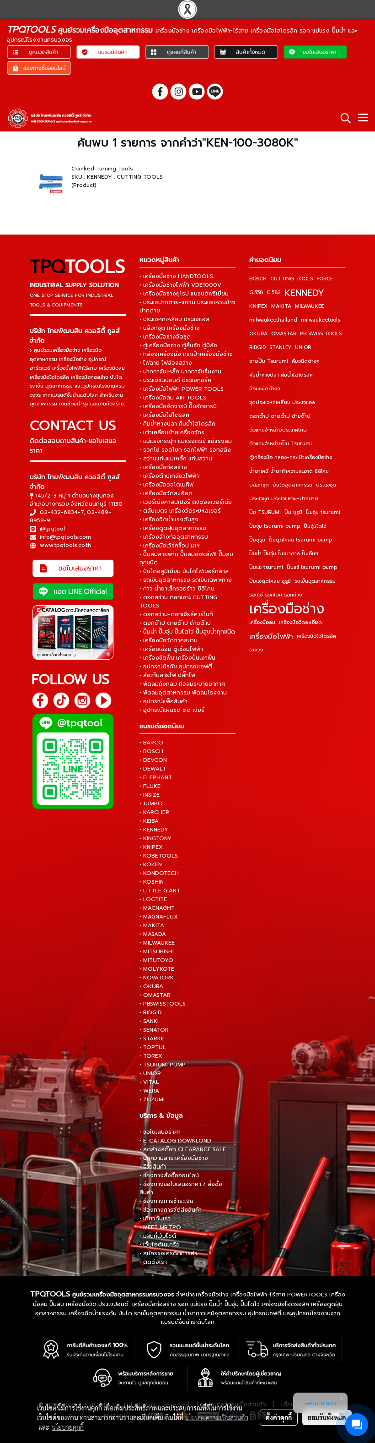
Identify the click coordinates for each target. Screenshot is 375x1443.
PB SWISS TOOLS (321, 334)
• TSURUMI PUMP (162, 1064)
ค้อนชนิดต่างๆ (264, 389)
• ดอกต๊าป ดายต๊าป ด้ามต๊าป (175, 623)
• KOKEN (150, 864)
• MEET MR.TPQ (160, 1227)
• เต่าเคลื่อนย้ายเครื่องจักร (171, 432)
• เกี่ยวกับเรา (155, 1218)
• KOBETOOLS (158, 856)
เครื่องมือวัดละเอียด (300, 622)
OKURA (258, 334)
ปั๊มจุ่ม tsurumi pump (274, 526)
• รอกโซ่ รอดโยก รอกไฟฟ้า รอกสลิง (185, 450)
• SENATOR (154, 1030)
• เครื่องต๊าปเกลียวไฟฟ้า (169, 476)
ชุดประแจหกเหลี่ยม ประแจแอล (282, 402)
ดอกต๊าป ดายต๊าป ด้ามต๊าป (280, 416)
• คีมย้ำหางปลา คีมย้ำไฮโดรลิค (177, 424)
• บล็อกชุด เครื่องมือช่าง (169, 328)
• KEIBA (149, 821)
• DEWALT (152, 769)
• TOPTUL (152, 1047)
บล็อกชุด (259, 485)
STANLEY (280, 347)
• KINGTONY (155, 838)
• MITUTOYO (156, 960)
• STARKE (151, 1038)
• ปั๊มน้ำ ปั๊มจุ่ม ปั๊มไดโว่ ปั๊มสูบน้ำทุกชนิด (187, 632)
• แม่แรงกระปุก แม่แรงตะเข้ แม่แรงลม (185, 441)
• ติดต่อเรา (153, 1262)
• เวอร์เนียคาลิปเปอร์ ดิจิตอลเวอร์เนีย (185, 502)
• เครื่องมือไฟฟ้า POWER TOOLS (181, 389)
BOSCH (258, 279)
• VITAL (149, 1082)
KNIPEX (258, 306)
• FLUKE (150, 786)
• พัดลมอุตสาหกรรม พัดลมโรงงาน (183, 693)
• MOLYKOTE (156, 969)
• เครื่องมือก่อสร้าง (163, 467)
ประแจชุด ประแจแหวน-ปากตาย (283, 499)
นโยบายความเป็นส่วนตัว (216, 1417)
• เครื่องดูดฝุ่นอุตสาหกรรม (172, 528)
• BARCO (151, 742)
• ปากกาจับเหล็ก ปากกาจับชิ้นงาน (180, 371)
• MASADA (152, 934)
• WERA (149, 1091)
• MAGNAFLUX (158, 917)
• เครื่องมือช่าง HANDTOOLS (176, 276)
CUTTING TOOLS (291, 279)
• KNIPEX (151, 847)
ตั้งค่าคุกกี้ (279, 1417)
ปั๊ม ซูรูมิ (293, 512)
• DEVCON (153, 760)
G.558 (256, 292)
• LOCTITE (153, 899)
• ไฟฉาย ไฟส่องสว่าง (165, 363)
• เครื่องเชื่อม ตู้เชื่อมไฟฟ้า (171, 649)
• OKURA (151, 986)
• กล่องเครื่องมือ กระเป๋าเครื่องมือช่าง (186, 354)
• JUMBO (151, 803)
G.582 (274, 292)
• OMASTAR (155, 995)
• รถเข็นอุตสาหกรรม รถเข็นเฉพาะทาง (185, 580)
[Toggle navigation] (363, 118)
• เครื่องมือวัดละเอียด (166, 493)
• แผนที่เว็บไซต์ (157, 1236)
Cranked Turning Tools (102, 168)
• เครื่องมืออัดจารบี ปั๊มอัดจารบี (178, 406)
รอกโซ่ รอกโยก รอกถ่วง (275, 595)
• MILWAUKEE (157, 943)
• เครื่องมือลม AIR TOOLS (172, 398)
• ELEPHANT (155, 777)
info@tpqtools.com (65, 537)
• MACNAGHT (157, 908)
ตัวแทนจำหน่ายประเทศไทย (278, 430)
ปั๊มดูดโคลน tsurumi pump (300, 540)
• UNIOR (150, 1073)
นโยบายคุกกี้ (68, 1427)
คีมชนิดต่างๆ (306, 361)
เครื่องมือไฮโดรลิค (316, 636)
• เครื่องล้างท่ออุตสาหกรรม (173, 537)
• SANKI (149, 1021)
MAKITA (281, 306)
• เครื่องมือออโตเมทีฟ (166, 485)
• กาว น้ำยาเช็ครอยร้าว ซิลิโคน (176, 589)
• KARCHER (154, 812)
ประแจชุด (326, 485)
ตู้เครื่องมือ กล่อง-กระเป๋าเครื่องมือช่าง (290, 457)
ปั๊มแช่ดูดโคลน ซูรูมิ (270, 581)
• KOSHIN (151, 882)
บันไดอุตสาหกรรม (292, 485)
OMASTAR (283, 334)
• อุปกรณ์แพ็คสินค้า (163, 701)
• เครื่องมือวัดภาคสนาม (168, 640)
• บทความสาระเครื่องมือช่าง (173, 1158)
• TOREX (150, 1056)
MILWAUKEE (309, 306)
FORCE (324, 279)
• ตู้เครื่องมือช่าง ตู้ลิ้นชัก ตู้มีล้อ (178, 345)
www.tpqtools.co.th (65, 545)
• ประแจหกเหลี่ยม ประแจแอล (174, 319)
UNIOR (303, 347)
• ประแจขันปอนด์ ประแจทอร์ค (175, 380)
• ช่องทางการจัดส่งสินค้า (170, 1210)
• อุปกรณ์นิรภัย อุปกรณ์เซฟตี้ (175, 666)
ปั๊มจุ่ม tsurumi (323, 512)
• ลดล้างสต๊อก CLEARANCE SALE (182, 1149)
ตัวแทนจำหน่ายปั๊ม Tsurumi (280, 444)
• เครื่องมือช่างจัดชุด (165, 337)
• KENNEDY (153, 829)
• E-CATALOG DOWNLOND (175, 1141)
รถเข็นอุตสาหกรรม (315, 581)
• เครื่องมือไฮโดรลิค (164, 415)
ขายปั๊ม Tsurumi (268, 361)
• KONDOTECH (159, 873)
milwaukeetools (320, 320)
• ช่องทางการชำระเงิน (166, 1201)
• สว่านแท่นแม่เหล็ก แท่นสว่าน (175, 458)
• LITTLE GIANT (159, 890)
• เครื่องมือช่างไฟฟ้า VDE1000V (180, 285)
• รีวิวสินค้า (152, 1167)
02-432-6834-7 (62, 512)
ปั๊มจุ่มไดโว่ (315, 526)
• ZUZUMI (152, 1099)
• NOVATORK (156, 977)
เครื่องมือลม (262, 622)
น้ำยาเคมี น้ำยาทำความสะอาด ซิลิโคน (289, 471)
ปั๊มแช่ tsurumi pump (312, 567)
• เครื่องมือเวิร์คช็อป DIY (169, 545)
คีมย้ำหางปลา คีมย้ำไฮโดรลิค (281, 375)
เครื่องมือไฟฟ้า (271, 636)
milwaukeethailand (273, 320)
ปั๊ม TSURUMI (265, 512)
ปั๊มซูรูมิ (257, 540)
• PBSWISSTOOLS (162, 1004)
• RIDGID (150, 1012)
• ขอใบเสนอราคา (160, 1132)
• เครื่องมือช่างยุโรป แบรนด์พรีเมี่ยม (184, 294)
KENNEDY (304, 293)
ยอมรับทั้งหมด (327, 1417)
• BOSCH (151, 751)
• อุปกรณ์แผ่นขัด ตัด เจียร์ (171, 710)
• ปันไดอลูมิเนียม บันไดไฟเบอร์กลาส (184, 571)
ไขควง (256, 650)
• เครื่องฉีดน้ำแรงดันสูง (168, 519)
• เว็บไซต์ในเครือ (159, 1245)
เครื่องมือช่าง (286, 609)
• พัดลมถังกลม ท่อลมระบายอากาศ (182, 684)
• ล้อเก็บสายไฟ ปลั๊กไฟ (167, 675)
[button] (342, 118)
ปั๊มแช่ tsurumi (266, 567)
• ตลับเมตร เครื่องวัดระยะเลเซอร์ (180, 511)
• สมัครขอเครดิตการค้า (168, 1253)
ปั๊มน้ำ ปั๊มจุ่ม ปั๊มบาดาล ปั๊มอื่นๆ (283, 554)
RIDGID (257, 347)
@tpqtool (52, 529)
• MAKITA (151, 925)
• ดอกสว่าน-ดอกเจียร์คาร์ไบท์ (176, 614)
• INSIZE (149, 795)
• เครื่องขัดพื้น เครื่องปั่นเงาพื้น (177, 658)
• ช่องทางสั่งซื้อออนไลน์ (169, 1175)
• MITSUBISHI (156, 951)
